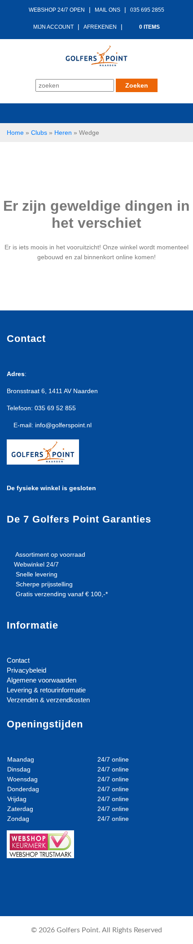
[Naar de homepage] (96, 54)
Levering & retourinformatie (46, 690)
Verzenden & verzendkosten (48, 700)
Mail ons (107, 10)
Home (15, 132)
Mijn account (53, 27)
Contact (18, 660)
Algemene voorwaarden (41, 680)
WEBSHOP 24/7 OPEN (57, 10)
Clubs (39, 132)
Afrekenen (100, 27)
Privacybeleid (26, 670)
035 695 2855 (147, 10)
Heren (63, 132)
